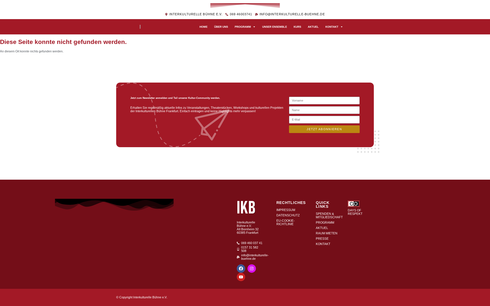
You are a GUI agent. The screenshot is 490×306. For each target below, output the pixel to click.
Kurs (297, 26)
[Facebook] (241, 268)
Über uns (221, 26)
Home (203, 26)
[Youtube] (241, 277)
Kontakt (331, 26)
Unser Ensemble (274, 26)
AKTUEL (313, 26)
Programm (243, 26)
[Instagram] (251, 268)
